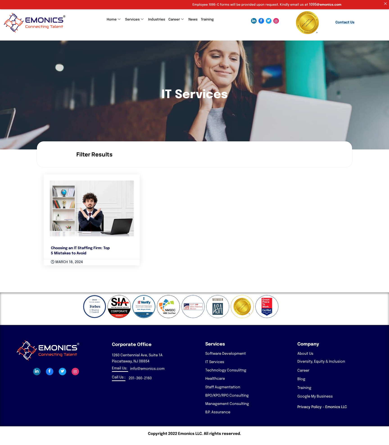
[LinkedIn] (254, 21)
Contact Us (344, 22)
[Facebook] (261, 21)
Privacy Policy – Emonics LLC (322, 407)
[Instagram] (276, 21)
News (192, 19)
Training (207, 19)
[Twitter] (268, 21)
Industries (156, 19)
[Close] (385, 3)
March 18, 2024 (68, 262)
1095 (292, 5)
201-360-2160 (140, 378)
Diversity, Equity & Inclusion (321, 362)
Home (112, 19)
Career (174, 19)
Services (132, 19)
